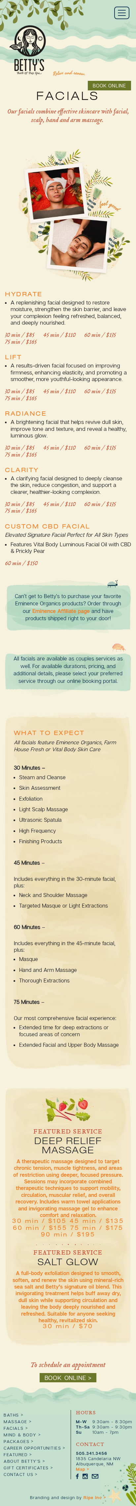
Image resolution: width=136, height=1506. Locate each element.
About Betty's (22, 1461)
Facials (14, 1428)
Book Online (109, 85)
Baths (11, 1415)
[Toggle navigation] (121, 13)
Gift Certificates (26, 1467)
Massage (15, 1421)
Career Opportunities (32, 1448)
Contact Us (18, 1474)
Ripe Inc (93, 1497)
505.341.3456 (91, 1453)
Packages (16, 1441)
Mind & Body (20, 1434)
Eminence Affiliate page (61, 611)
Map (80, 1469)
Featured (16, 1454)
